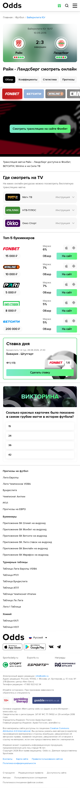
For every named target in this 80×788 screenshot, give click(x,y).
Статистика (50, 79)
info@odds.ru (42, 676)
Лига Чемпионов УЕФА (17, 483)
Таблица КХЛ (10, 620)
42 (9, 454)
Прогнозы (68, 79)
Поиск (67, 5)
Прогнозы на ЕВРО (14, 509)
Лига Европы (11, 477)
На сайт (67, 256)
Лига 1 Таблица (12, 606)
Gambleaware (46, 700)
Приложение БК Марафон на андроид (25, 554)
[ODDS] (12, 5)
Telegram (59, 647)
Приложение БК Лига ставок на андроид (27, 542)
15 (9, 426)
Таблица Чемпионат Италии (19, 594)
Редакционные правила (30, 772)
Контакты (7, 759)
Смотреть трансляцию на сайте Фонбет (40, 129)
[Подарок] (59, 5)
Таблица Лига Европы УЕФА (20, 568)
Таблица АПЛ (11, 587)
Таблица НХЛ (11, 627)
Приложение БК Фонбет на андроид (25, 529)
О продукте (9, 772)
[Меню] (75, 6)
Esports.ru (38, 665)
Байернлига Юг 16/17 (40, 28)
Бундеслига (10, 490)
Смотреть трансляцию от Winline (55, 93)
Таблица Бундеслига (15, 581)
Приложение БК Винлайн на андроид (25, 548)
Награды (65, 665)
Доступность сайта (56, 772)
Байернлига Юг (36, 17)
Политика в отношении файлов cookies (23, 782)
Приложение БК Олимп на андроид (24, 523)
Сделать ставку (40, 372)
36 (9, 445)
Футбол (19, 17)
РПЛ (5, 502)
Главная (8, 17)
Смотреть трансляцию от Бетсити (34, 93)
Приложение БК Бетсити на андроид (25, 535)
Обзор (9, 79)
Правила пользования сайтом (47, 759)
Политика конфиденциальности (19, 763)
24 (9, 435)
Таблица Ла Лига (13, 600)
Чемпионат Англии (14, 496)
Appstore (12, 647)
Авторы (7, 777)
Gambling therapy (21, 700)
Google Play (35, 647)
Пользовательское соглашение (30, 777)
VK (51, 647)
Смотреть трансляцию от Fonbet (12, 94)
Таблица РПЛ (11, 575)
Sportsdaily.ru (12, 665)
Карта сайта (22, 759)
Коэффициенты (28, 79)
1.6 (68, 363)
